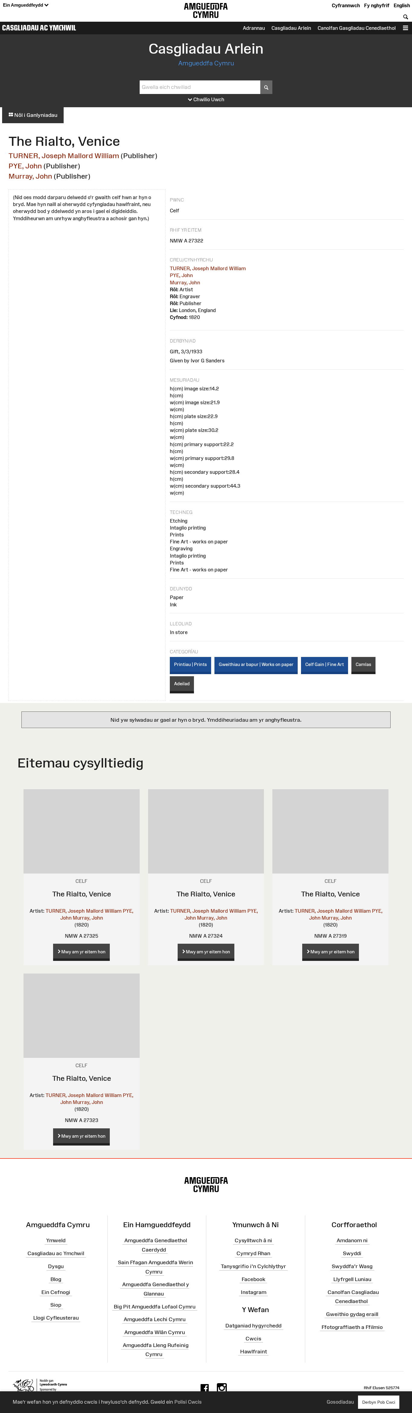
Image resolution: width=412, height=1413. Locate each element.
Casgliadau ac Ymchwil (39, 27)
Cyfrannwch (346, 5)
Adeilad (182, 683)
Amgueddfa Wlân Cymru (154, 1332)
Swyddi (352, 1253)
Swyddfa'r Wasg (352, 1266)
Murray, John (30, 176)
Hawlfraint (253, 1352)
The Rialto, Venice (81, 894)
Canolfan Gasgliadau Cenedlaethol (357, 28)
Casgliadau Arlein (291, 28)
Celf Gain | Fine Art (324, 664)
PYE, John (25, 166)
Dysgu (56, 1266)
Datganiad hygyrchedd (253, 1326)
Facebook (253, 1279)
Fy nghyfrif (376, 5)
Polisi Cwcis (188, 1402)
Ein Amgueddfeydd (23, 5)
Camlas (363, 664)
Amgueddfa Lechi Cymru (154, 1319)
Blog (55, 1279)
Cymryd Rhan (253, 1253)
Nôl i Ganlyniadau (35, 115)
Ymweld (55, 1240)
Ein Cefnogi (55, 1292)
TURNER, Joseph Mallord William (63, 156)
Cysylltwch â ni (253, 1240)
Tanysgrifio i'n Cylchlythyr (253, 1266)
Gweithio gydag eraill (352, 1314)
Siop (55, 1305)
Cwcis (253, 1339)
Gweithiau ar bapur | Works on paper (256, 664)
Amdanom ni (352, 1240)
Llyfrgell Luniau (352, 1279)
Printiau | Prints (190, 664)
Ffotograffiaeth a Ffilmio (352, 1327)
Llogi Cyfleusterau (56, 1318)
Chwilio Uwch (208, 99)
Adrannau (254, 28)
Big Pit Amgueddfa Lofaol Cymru (154, 1306)
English (402, 5)
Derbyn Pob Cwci (378, 1402)
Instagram (253, 1292)
